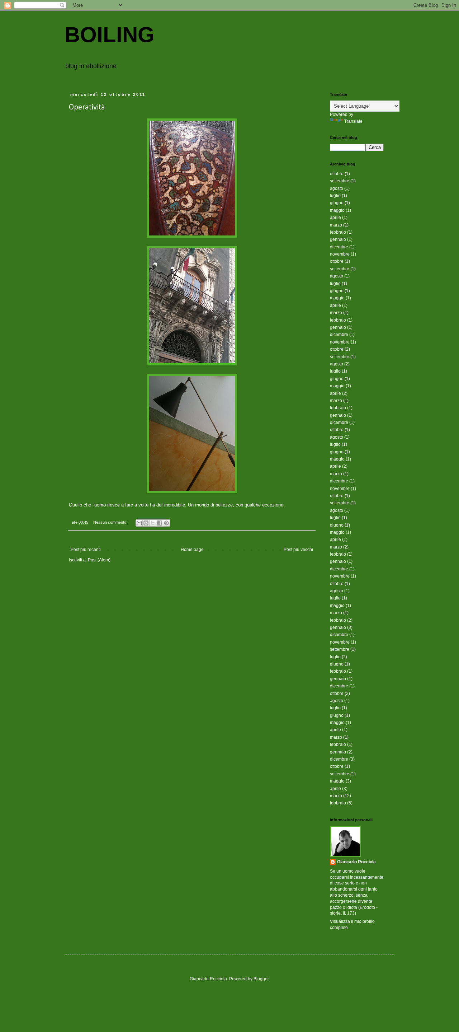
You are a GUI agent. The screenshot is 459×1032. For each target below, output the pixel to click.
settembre (339, 180)
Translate (353, 121)
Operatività (87, 107)
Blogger (261, 978)
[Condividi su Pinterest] (166, 523)
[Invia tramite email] (139, 523)
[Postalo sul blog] (146, 523)
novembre (340, 254)
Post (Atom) (99, 559)
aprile (335, 217)
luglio (335, 195)
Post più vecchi (298, 549)
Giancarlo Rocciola (356, 861)
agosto (336, 188)
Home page (192, 549)
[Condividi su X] (152, 523)
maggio (337, 210)
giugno (337, 202)
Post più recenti (86, 549)
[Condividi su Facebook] (159, 523)
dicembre (339, 246)
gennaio (338, 239)
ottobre (337, 173)
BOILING (110, 35)
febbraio (338, 232)
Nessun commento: (110, 522)
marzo (336, 225)
